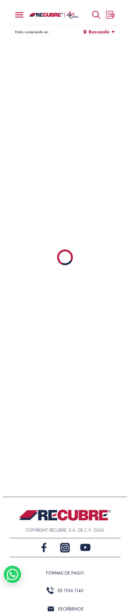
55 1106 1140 (70, 590)
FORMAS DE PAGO (65, 573)
